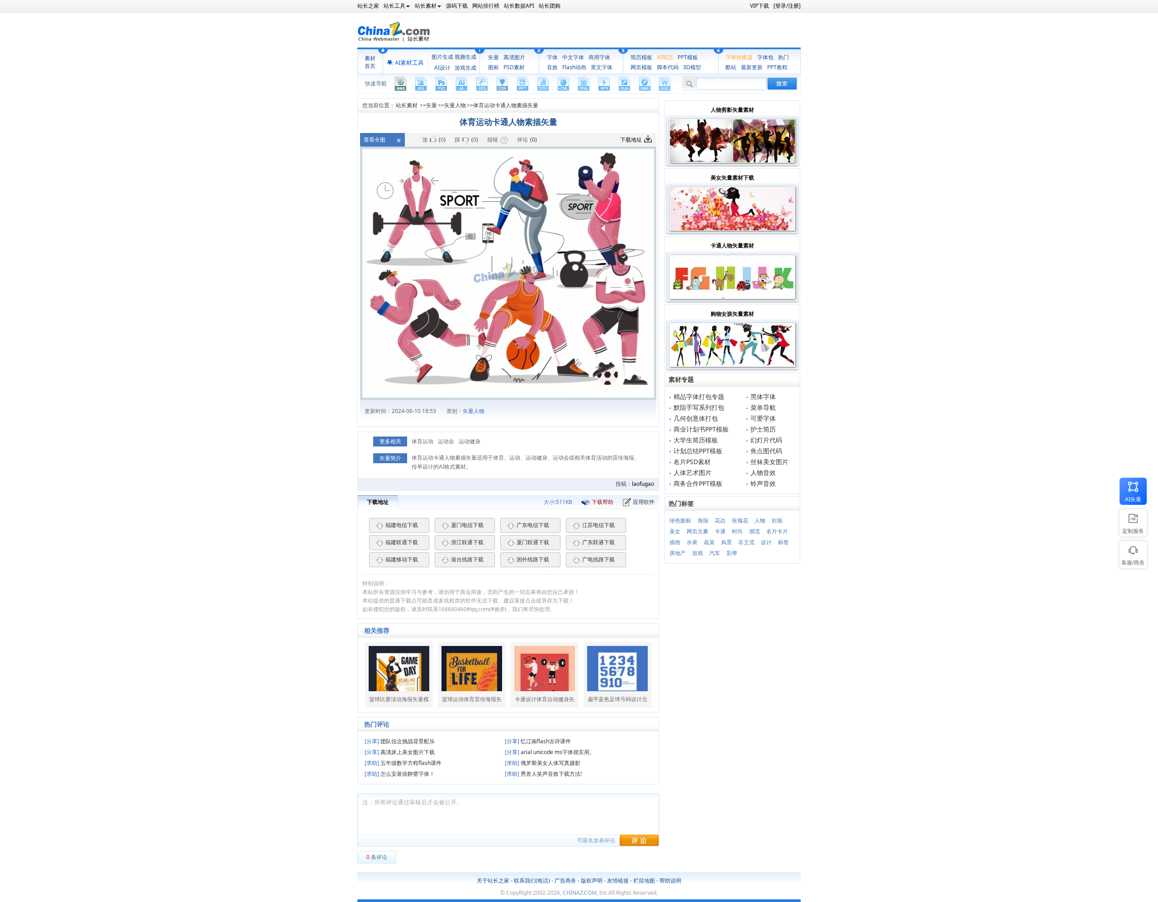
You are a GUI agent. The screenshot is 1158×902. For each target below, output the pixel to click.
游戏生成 (465, 67)
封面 (777, 520)
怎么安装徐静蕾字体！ (400, 774)
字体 (552, 57)
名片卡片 (777, 531)
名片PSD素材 (692, 461)
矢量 (493, 57)
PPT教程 (777, 67)
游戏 (697, 553)
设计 (766, 542)
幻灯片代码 (766, 440)
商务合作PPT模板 (698, 483)
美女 (674, 531)
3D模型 (692, 67)
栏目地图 (644, 880)
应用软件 (644, 502)
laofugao (643, 484)
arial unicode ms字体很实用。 (550, 752)
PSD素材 (514, 67)
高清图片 (514, 57)
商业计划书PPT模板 (701, 429)
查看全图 (374, 139)
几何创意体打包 (696, 418)
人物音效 (763, 472)
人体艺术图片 (693, 472)
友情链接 (618, 880)
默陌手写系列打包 (699, 407)
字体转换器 (739, 57)
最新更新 (752, 67)
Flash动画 (574, 67)
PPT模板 (688, 57)
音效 (552, 67)
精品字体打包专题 (699, 396)
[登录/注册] (787, 5)
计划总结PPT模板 (698, 450)
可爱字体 (763, 418)
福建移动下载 (401, 559)
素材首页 (370, 62)
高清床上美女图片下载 (400, 752)
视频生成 (465, 57)
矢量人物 (455, 105)
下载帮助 (602, 502)
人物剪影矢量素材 (732, 110)
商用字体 (599, 57)
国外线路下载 (533, 559)
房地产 (677, 553)
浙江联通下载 (467, 542)
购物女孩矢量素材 (732, 314)
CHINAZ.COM (580, 893)
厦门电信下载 (467, 525)
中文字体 (573, 57)
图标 (493, 67)
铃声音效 (763, 483)
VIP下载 (759, 5)
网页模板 (641, 67)
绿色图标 (680, 520)
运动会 (446, 441)
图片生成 (442, 57)
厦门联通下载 (533, 542)
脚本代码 (668, 67)
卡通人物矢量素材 (732, 245)
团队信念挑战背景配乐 (400, 741)
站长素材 (407, 105)
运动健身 (469, 441)
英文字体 (601, 67)
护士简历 (763, 429)
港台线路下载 (467, 559)
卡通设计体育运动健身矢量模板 (544, 699)
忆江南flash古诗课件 (538, 741)
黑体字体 (763, 396)
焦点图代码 (766, 450)
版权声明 (592, 880)
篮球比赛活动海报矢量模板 (399, 699)
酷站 (731, 67)
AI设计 (442, 67)
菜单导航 (763, 407)
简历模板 (641, 57)
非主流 (746, 542)
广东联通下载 (598, 542)
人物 (760, 520)
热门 (783, 57)
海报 (703, 520)
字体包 (765, 57)
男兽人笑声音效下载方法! (543, 774)
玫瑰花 (740, 520)
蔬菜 (709, 542)
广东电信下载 (533, 525)
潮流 (754, 531)
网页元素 (697, 531)
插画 (674, 542)
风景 (726, 542)
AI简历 (665, 57)
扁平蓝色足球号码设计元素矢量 (617, 699)
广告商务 (565, 880)
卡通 (720, 531)
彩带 (731, 553)
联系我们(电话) (532, 880)
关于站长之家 (493, 880)
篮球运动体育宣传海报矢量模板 (472, 699)
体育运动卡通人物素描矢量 (505, 105)
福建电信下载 (401, 525)
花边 (720, 520)
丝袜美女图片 (769, 461)
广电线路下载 (598, 559)
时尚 (737, 531)
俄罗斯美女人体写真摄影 (542, 763)
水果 (692, 542)
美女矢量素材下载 (732, 177)
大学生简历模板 (696, 440)
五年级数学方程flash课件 (403, 763)
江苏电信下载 (598, 525)
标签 (783, 542)
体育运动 (422, 441)
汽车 (714, 553)
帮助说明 (670, 880)
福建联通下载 (401, 542)
